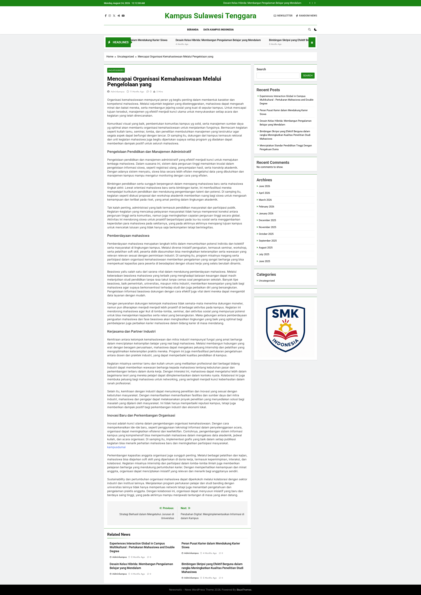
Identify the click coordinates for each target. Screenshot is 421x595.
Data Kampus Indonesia (218, 29)
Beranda (192, 29)
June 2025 (264, 261)
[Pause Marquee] (312, 42)
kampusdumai (116, 447)
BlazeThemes (244, 589)
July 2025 (264, 254)
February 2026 (266, 206)
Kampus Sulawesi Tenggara (210, 15)
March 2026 (265, 199)
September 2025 (268, 240)
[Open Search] (309, 29)
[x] (114, 16)
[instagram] (110, 16)
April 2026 (264, 192)
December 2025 (267, 220)
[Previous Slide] (310, 3)
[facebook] (106, 16)
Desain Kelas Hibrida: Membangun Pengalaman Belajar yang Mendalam (262, 3)
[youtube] (123, 16)
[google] (118, 16)
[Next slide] (315, 3)
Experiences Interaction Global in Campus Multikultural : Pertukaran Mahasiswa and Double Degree (142, 547)
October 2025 (266, 233)
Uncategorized (116, 70)
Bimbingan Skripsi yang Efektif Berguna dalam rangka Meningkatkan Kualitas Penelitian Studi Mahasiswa (306, 40)
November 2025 (267, 227)
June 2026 (264, 186)
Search (261, 69)
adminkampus (117, 91)
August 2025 (265, 247)
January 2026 (266, 213)
